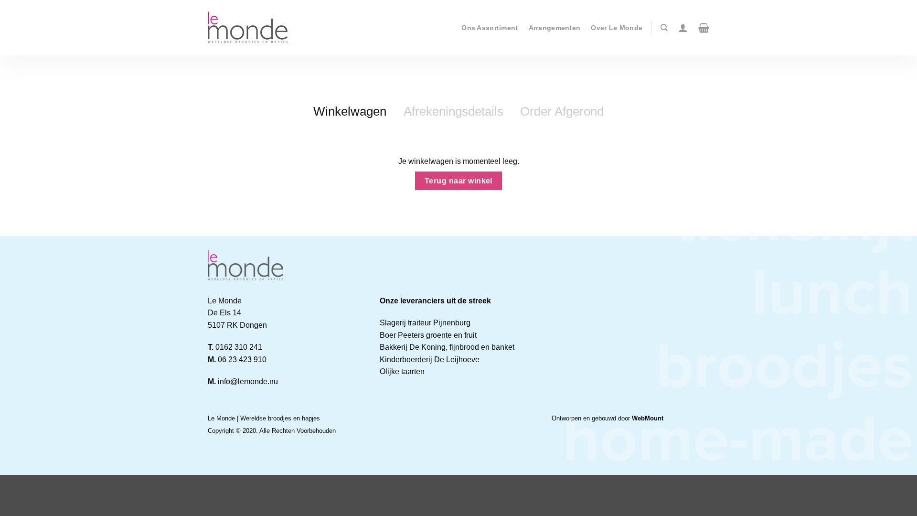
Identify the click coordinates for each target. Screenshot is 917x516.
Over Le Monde (616, 28)
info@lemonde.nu (248, 381)
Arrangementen (555, 28)
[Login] (683, 27)
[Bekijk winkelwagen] (703, 27)
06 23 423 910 (242, 359)
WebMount (647, 418)
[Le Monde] (249, 28)
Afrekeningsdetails (453, 111)
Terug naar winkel (458, 181)
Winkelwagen (349, 111)
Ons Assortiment (489, 28)
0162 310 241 (238, 347)
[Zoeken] (664, 27)
